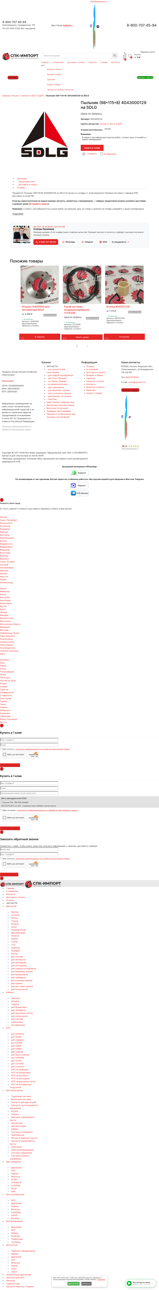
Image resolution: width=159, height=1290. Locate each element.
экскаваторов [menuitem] (18, 1025)
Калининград (6, 582)
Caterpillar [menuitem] (16, 1212)
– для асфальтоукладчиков (60, 375)
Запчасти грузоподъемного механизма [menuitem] (24, 1106)
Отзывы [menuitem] (10, 900)
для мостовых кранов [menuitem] (22, 986)
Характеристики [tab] (27, 181)
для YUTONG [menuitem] (17, 1063)
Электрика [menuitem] (16, 1147)
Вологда (4, 555)
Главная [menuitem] (10, 888)
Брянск (3, 541)
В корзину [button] (40, 337)
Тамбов (3, 701)
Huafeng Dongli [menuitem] (18, 930)
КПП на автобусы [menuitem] (19, 1075)
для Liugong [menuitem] (17, 1051)
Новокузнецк (6, 639)
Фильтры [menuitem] (15, 1176)
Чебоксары (5, 716)
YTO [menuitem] (13, 944)
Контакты (115, 62)
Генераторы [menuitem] (17, 1239)
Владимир (5, 550)
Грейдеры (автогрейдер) (59, 411)
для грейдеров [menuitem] (18, 977)
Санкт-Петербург (8, 520)
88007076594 (132, 377)
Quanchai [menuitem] (15, 947)
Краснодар (5, 600)
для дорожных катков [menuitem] (22, 1013)
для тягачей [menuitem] (17, 956)
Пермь (3, 665)
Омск (2, 654)
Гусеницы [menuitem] (16, 1242)
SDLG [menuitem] (14, 1188)
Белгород (4, 535)
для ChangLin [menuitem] (17, 1040)
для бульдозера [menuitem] (19, 1007)
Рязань (3, 683)
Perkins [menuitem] (14, 918)
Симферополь (7, 692)
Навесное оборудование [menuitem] (23, 1251)
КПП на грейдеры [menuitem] (19, 1069)
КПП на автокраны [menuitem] (20, 1078)
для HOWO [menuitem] (16, 1049)
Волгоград (5, 552)
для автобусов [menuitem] (18, 959)
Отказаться (86, 1284)
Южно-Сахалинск (8, 719)
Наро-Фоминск (7, 636)
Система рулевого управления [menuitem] (19, 1157)
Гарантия (51, 79)
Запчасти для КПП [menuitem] (15, 1277)
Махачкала (5, 621)
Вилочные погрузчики (57, 408)
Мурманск (5, 627)
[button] (108, 154)
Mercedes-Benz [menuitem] (18, 933)
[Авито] (94, 26)
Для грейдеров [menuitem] (13, 1161)
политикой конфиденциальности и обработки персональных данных (43, 749)
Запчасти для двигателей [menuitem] (23, 1102)
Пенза (3, 668)
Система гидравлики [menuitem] (21, 1153)
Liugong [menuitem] (15, 1004)
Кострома (5, 597)
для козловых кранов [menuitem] (21, 980)
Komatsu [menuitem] (15, 1001)
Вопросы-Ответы (54, 69)
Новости (93, 62)
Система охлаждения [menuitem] (22, 1132)
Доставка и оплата (76, 62)
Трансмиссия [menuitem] (17, 1135)
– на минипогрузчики (57, 384)
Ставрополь (6, 695)
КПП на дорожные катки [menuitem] (23, 1081)
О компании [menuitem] (12, 891)
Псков (3, 674)
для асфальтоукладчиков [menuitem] (23, 968)
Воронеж (4, 558)
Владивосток (6, 544)
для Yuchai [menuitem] (16, 1060)
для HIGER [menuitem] (16, 1046)
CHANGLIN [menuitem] (16, 1182)
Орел (2, 662)
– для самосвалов (55, 387)
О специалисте (119, 242)
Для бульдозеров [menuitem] (14, 1221)
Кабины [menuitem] (10, 992)
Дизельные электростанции (60, 405)
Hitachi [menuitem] (14, 1215)
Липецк (3, 612)
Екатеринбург (7, 567)
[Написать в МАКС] (122, 417)
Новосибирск (6, 645)
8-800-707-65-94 (14, 22)
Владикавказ (6, 547)
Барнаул (4, 532)
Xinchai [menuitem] (14, 953)
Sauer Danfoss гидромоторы (60, 402)
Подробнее (17, 214)
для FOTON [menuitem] (16, 1043)
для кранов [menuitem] (16, 983)
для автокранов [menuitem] (19, 965)
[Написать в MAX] (91, 26)
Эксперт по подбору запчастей (60, 90)
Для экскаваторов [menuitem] (15, 1194)
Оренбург (4, 659)
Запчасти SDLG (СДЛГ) (32, 95)
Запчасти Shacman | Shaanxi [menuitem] (20, 1286)
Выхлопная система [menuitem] (21, 1099)
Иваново (4, 570)
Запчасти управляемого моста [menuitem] (22, 1142)
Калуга (3, 588)
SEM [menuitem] (13, 1191)
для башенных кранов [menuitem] (22, 971)
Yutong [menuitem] (14, 921)
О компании (58, 62)
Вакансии (91, 390)
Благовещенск (7, 538)
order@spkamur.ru (98, 1)
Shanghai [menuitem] (15, 950)
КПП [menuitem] (8, 1028)
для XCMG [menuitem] (16, 1037)
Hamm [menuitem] (14, 1271)
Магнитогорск (7, 618)
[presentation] (77, 346)
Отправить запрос (39, 204)
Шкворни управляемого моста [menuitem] (22, 1118)
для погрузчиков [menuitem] (19, 989)
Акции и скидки (53, 84)
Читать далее (82, 337)
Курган (3, 606)
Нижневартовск (8, 648)
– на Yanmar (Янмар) (57, 381)
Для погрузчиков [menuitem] (14, 1090)
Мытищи (4, 630)
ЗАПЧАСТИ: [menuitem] (12, 903)
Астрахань (5, 526)
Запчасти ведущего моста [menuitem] (24, 1138)
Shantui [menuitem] (14, 1265)
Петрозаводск (7, 671)
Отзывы (103, 62)
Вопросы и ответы (95, 387)
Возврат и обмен (54, 74)
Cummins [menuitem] (15, 915)
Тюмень (4, 707)
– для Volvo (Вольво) (57, 378)
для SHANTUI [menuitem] (17, 1034)
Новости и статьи (95, 381)
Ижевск (4, 573)
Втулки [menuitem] (14, 1111)
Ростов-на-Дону (8, 680)
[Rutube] (129, 417)
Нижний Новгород (9, 651)
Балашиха (5, 529)
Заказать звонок (130, 390)
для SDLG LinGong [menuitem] (20, 1054)
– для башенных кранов (58, 390)
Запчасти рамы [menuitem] (18, 1126)
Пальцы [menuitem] (15, 1114)
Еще (43, 65)
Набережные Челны (9, 633)
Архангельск (6, 523)
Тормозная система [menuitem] (21, 1096)
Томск (3, 704)
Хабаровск (5, 710)
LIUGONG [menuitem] (15, 1185)
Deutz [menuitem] (14, 927)
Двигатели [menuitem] (11, 906)
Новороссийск (7, 642)
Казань (3, 579)
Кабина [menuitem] (14, 1233)
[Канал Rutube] (97, 26)
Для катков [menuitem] (11, 1245)
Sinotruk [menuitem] (15, 924)
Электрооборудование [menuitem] (22, 1150)
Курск (3, 609)
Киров (3, 594)
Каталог (15, 95)
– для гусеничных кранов (59, 393)
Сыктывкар (5, 698)
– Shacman (52, 399)
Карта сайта (8, 380)
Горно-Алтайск (7, 561)
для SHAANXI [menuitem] (17, 1057)
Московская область (10, 624)
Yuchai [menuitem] (14, 942)
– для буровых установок (59, 396)
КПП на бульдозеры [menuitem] (21, 1072)
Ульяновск (5, 713)
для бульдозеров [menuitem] (19, 974)
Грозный (4, 564)
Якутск (3, 722)
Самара (4, 686)
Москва (3, 517)
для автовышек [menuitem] (18, 962)
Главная (45, 62)
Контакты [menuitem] (11, 894)
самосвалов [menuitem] (17, 1022)
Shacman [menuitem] (15, 998)
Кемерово (5, 591)
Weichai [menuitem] (14, 912)
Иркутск (4, 576)
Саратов (4, 689)
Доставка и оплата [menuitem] (15, 897)
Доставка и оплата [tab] (28, 184)
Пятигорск (5, 677)
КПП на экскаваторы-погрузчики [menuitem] (21, 1086)
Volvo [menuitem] (14, 1268)
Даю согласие (73, 1284)
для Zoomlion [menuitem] (17, 1066)
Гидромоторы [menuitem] (13, 1283)
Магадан (4, 615)
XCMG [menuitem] (14, 1179)
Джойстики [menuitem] (17, 1123)
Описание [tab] (22, 178)
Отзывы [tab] (21, 187)
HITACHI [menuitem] (15, 936)
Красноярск (6, 603)
